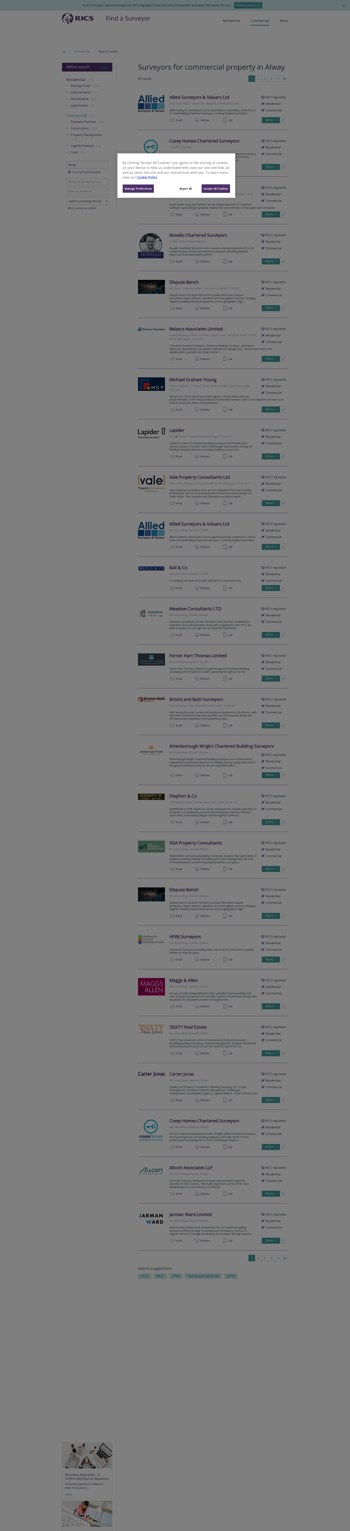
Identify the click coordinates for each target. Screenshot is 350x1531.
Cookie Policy (147, 177)
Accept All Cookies (216, 189)
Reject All (186, 189)
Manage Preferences (138, 189)
